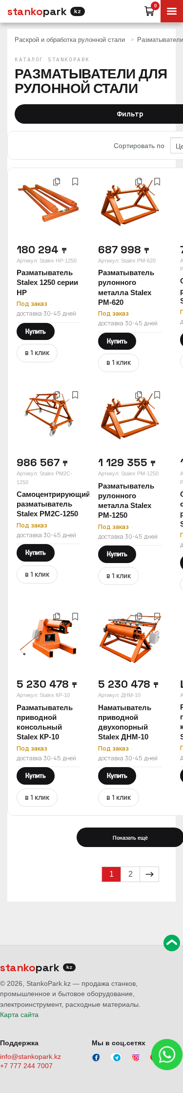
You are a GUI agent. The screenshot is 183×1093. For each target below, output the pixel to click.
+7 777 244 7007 (26, 1066)
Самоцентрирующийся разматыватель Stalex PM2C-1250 (58, 504)
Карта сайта (19, 1014)
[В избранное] (75, 181)
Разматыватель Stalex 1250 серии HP (47, 282)
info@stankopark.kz (30, 1056)
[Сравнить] (56, 181)
